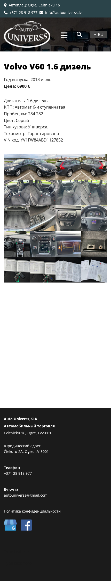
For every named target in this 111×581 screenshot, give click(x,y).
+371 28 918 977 (20, 12)
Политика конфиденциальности (32, 511)
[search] (79, 34)
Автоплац (17, 5)
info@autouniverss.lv (60, 12)
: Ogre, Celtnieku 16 (43, 5)
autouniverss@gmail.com (25, 495)
